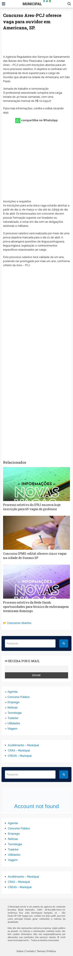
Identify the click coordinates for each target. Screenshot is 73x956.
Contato (30, 951)
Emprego (13, 702)
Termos (41, 951)
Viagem (12, 728)
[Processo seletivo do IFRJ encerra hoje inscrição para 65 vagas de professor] (36, 484)
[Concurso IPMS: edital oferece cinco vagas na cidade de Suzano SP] (36, 533)
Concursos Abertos (19, 623)
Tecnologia (14, 712)
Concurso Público (18, 697)
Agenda (12, 691)
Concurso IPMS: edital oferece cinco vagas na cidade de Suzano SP (35, 555)
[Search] (63, 643)
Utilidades (13, 723)
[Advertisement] (36, 43)
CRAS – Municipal (19, 750)
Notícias (12, 707)
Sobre (19, 951)
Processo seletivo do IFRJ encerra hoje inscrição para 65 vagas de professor (32, 507)
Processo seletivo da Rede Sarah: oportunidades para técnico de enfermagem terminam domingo (36, 606)
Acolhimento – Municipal (23, 745)
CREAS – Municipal (20, 755)
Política (51, 951)
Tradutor (12, 718)
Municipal (36, 4)
